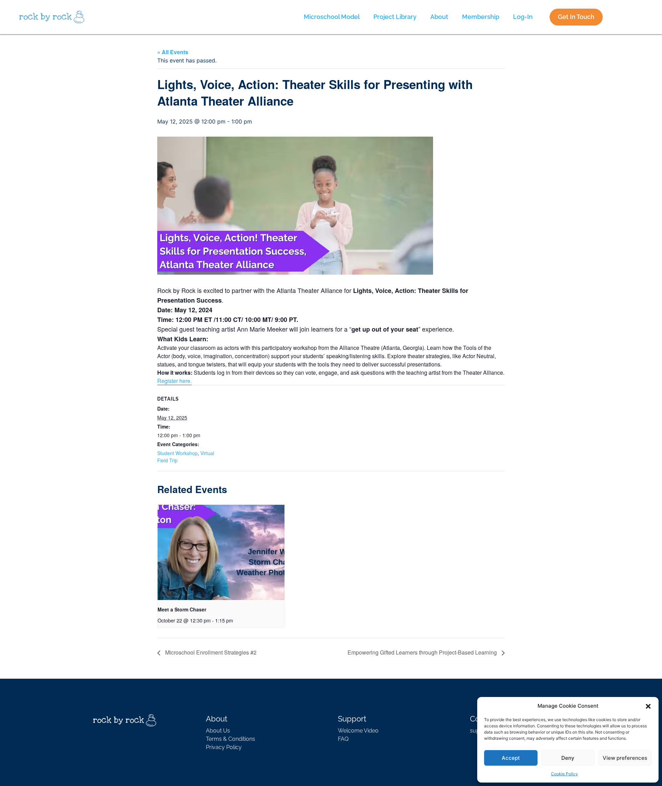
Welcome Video (358, 730)
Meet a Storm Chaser (182, 609)
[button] (648, 706)
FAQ (343, 739)
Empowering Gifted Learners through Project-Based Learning (423, 652)
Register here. (174, 381)
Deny (567, 758)
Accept (511, 758)
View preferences (625, 758)
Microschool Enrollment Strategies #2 (210, 652)
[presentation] (221, 552)
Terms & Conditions (230, 739)
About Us (218, 730)
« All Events (172, 52)
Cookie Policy (564, 773)
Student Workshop (177, 453)
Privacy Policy (224, 747)
